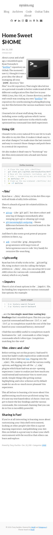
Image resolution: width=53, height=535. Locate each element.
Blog (6, 11)
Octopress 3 (43, 527)
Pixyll (32, 530)
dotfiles (6, 67)
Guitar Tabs (42, 11)
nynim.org (26, 5)
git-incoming (12, 222)
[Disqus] (26, 484)
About (27, 15)
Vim (27, 359)
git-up (9, 212)
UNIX (44, 445)
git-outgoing (26, 222)
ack (7, 242)
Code (29, 11)
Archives (17, 11)
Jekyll (33, 527)
